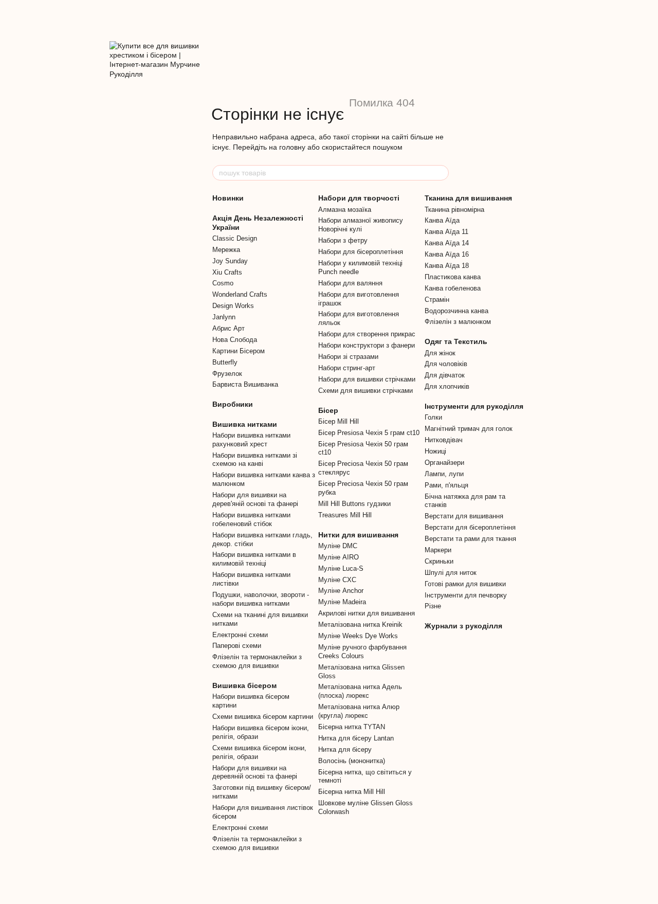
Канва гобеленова (453, 288)
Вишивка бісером (244, 685)
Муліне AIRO (338, 557)
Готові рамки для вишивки (465, 584)
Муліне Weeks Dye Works (358, 636)
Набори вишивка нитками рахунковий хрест (251, 439)
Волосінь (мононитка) (351, 761)
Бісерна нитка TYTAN (351, 727)
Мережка (226, 250)
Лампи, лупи (444, 474)
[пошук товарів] (440, 172)
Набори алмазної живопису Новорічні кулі (360, 224)
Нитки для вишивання (358, 535)
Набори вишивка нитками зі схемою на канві (254, 459)
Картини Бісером (238, 351)
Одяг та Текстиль (456, 341)
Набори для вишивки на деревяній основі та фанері (254, 772)
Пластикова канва (453, 277)
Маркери (438, 550)
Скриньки (439, 561)
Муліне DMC (337, 546)
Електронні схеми (240, 635)
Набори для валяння (350, 283)
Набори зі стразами (348, 356)
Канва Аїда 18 (447, 265)
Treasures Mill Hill (345, 515)
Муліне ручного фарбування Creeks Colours (362, 651)
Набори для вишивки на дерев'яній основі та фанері (255, 499)
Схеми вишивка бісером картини (262, 716)
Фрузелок (227, 373)
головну (292, 147)
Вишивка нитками (244, 424)
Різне (433, 606)
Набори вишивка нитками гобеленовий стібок (251, 519)
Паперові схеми (236, 645)
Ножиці (435, 451)
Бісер (328, 410)
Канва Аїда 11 (446, 232)
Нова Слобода (234, 339)
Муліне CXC (337, 580)
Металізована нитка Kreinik (360, 624)
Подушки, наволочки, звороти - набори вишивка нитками (260, 599)
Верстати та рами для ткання (470, 539)
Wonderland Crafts (239, 294)
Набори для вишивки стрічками (366, 379)
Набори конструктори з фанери (366, 345)
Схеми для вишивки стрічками (365, 390)
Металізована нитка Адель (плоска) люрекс (360, 691)
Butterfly (224, 362)
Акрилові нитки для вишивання (366, 613)
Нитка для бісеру (345, 749)
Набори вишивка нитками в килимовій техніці (254, 559)
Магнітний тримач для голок (469, 428)
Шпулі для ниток (451, 572)
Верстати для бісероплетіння (470, 527)
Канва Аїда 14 (447, 243)
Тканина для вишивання (468, 198)
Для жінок (440, 353)
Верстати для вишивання (464, 516)
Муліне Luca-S (340, 568)
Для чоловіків (446, 364)
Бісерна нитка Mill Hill (351, 791)
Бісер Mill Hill (338, 421)
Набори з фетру (343, 240)
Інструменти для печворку (466, 595)
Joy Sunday (230, 261)
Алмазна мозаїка (344, 209)
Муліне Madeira (342, 602)
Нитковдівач (444, 440)
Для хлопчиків (447, 386)
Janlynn (223, 317)
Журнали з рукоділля (463, 626)
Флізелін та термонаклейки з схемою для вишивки (257, 661)
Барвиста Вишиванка (245, 384)
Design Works (233, 306)
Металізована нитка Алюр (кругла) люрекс (358, 711)
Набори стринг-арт (346, 368)
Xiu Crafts (227, 272)
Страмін (437, 299)
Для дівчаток (445, 375)
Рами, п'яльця (446, 485)
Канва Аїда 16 (447, 254)
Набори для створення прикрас (366, 334)
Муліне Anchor (340, 590)
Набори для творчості (358, 198)
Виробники (232, 404)
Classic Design (234, 238)
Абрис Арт (228, 328)
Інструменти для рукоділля (474, 406)
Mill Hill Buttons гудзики (354, 504)
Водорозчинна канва (456, 311)
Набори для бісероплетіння (360, 252)
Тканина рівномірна (454, 209)
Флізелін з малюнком (458, 322)
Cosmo (222, 283)
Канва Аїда (442, 220)
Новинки (228, 198)
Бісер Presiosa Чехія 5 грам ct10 (368, 433)
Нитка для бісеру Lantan (356, 738)
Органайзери (444, 462)
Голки (433, 417)
